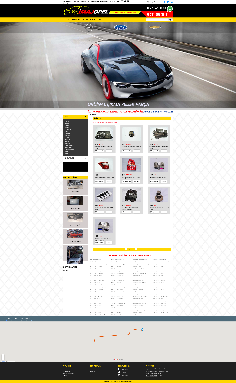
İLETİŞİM (99, 20)
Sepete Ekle (100, 151)
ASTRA (67, 121)
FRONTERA (68, 147)
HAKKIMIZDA (76, 20)
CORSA (67, 123)
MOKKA (67, 151)
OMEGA (67, 135)
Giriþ (148, 1)
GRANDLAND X (69, 149)
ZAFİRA (67, 141)
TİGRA (67, 137)
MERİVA (67, 133)
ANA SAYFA (67, 20)
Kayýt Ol (153, 1)
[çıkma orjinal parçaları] (75, 253)
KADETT (67, 131)
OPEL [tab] (67, 117)
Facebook (125, 369)
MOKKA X (67, 153)
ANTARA (67, 143)
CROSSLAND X (69, 145)
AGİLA (67, 127)
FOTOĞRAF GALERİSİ (88, 20)
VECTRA (67, 139)
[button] (1, 65)
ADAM (67, 125)
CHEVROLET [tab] (69, 158)
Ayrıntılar (109, 151)
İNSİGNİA (68, 129)
